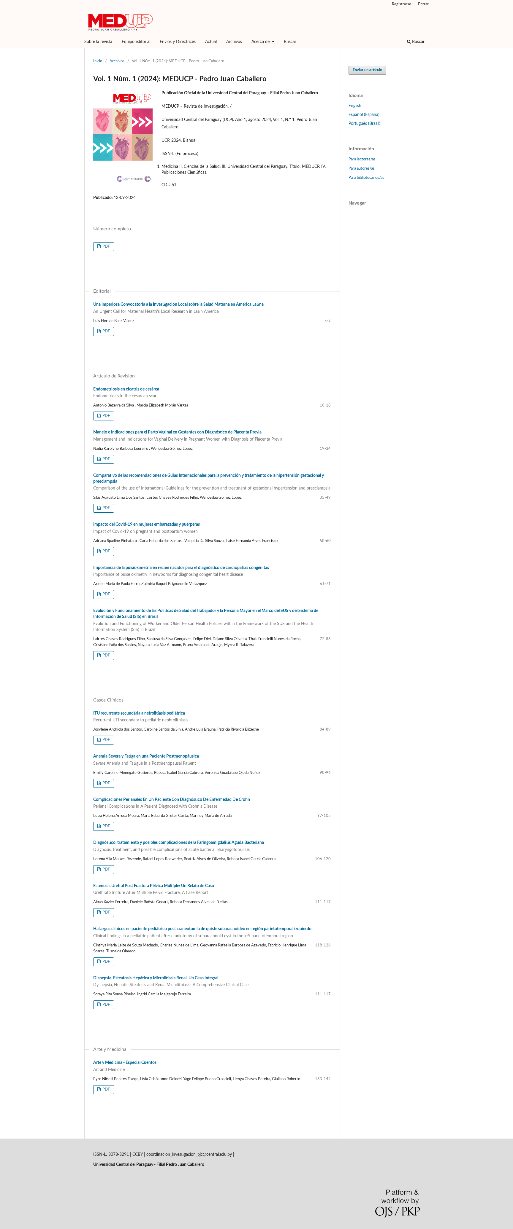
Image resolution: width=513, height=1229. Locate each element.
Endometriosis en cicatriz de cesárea (126, 392)
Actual (211, 42)
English (355, 106)
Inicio (97, 61)
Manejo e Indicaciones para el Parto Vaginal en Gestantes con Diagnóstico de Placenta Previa (187, 435)
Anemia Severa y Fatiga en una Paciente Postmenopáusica (146, 760)
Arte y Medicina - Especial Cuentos (124, 1066)
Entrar (423, 4)
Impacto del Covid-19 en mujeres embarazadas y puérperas (146, 528)
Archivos (234, 42)
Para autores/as (362, 168)
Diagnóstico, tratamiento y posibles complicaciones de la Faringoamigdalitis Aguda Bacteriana (178, 846)
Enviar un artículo (367, 70)
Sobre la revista (98, 42)
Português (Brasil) (364, 124)
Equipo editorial (136, 42)
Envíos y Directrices (178, 42)
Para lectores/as (362, 159)
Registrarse (401, 4)
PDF (106, 246)
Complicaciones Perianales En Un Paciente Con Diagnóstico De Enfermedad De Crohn (171, 803)
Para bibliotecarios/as (366, 178)
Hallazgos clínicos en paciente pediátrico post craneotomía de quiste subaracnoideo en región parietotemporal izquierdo (202, 932)
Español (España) (364, 115)
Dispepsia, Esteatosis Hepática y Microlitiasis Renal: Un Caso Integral (170, 981)
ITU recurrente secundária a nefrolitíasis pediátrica (140, 717)
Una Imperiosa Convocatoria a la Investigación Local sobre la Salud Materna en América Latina (178, 308)
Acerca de (261, 42)
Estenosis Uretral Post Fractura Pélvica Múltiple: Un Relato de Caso (153, 889)
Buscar (290, 42)
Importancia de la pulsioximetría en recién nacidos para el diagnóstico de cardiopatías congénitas (181, 571)
